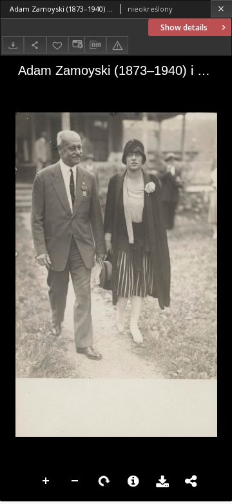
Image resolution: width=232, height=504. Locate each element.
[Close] (221, 8)
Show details (184, 27)
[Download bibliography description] (95, 45)
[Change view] (76, 45)
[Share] (35, 45)
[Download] (13, 45)
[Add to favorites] (57, 45)
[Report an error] (117, 45)
